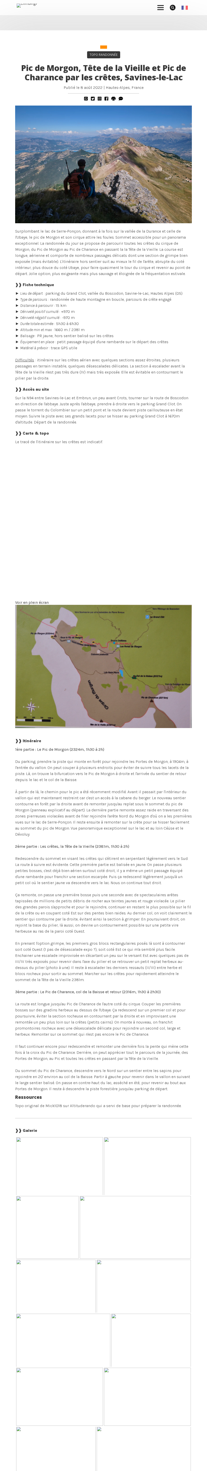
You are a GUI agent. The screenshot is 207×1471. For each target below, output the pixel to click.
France (138, 87)
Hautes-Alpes (118, 87)
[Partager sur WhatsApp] (86, 99)
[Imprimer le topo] (113, 99)
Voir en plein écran (32, 602)
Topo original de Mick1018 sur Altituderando (55, 1105)
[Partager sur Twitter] (93, 99)
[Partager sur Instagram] (99, 99)
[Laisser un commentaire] (121, 99)
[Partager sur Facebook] (106, 99)
